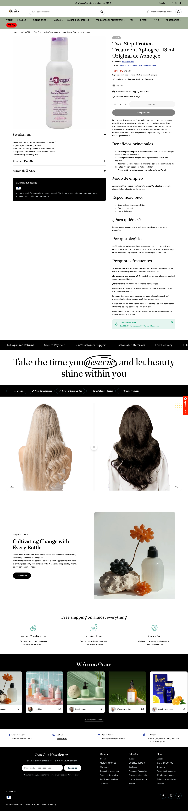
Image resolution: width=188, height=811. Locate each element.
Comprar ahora (143, 112)
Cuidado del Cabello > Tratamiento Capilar (137, 65)
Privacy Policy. (73, 775)
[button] (185, 405)
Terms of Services (56, 775)
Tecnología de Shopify (46, 804)
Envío (131, 75)
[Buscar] (101, 11)
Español (161, 3)
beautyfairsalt (128, 61)
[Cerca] (172, 322)
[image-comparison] (94, 447)
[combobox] (67, 12)
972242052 (62, 738)
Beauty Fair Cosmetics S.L (24, 804)
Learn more (155, 326)
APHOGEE (25, 32)
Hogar (15, 32)
